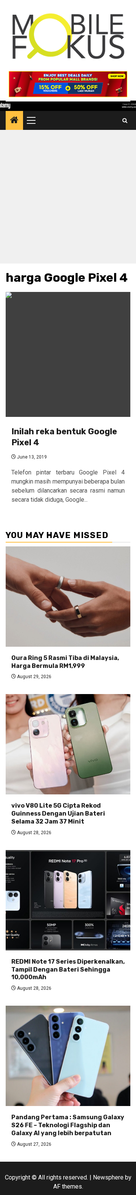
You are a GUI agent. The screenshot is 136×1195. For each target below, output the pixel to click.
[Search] (125, 120)
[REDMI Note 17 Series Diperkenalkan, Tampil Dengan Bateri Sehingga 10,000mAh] (68, 900)
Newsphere (108, 1177)
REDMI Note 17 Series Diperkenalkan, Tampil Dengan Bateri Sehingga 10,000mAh (68, 969)
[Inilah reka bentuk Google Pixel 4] (68, 354)
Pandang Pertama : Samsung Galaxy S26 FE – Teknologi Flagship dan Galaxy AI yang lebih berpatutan (67, 1125)
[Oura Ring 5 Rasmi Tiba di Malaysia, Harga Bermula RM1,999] (68, 596)
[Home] (14, 120)
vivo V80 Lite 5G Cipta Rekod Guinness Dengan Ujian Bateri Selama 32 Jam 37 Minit (58, 813)
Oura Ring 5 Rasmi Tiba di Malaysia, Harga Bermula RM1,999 (65, 661)
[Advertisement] (68, 199)
